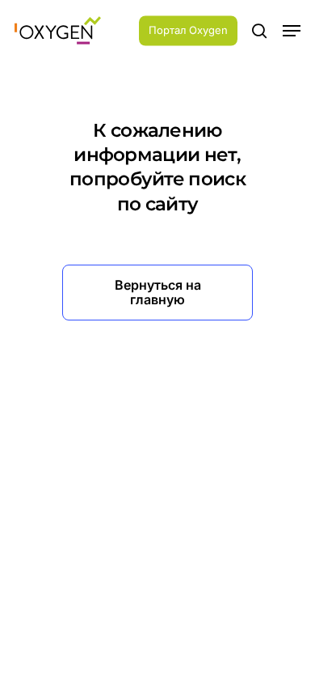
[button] (291, 31)
